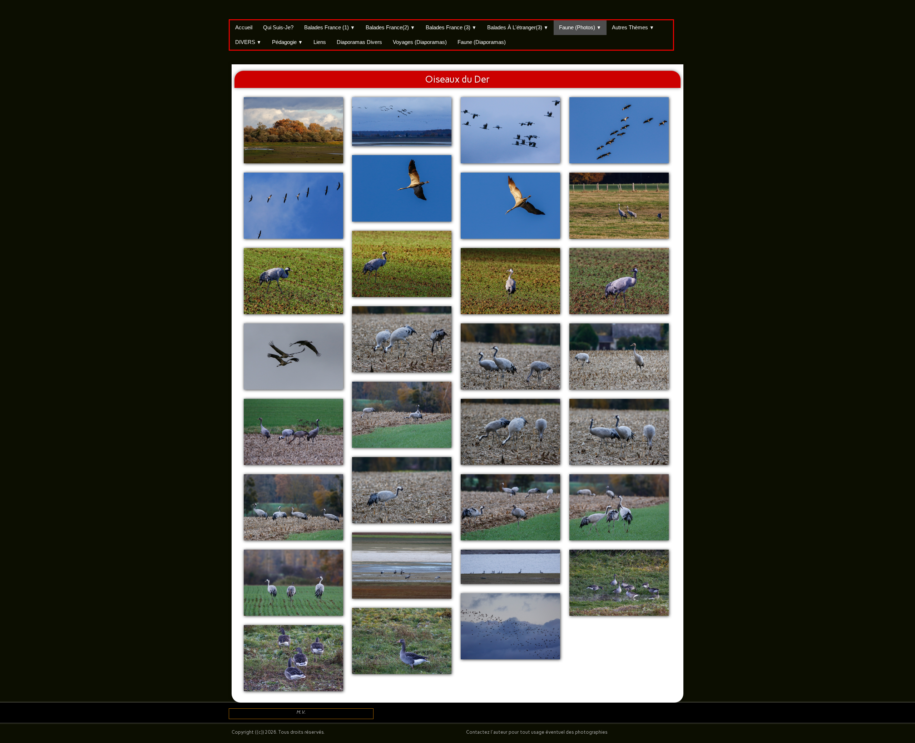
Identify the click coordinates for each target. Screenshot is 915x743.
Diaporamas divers (359, 42)
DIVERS (248, 42)
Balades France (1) (329, 27)
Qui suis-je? (278, 27)
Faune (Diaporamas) (482, 42)
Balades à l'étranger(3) (517, 27)
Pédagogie (287, 42)
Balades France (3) (451, 27)
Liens (319, 42)
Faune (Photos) (580, 27)
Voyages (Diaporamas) (420, 42)
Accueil (243, 27)
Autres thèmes (633, 27)
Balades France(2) (390, 27)
